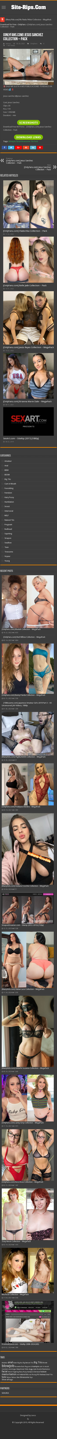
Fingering (15, 1372)
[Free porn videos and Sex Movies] (28, 6)
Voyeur (7, 556)
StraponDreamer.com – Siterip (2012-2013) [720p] (23, 925)
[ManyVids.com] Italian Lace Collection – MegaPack (23, 989)
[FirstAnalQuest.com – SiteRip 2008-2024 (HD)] (28, 1322)
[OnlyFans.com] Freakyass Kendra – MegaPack (21, 807)
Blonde (44, 1363)
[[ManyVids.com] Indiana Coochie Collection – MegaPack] (28, 849)
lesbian (43, 1372)
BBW (6, 470)
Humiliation (9, 502)
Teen (7, 547)
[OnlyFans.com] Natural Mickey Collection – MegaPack (28, 19)
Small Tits (49, 1374)
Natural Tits (9, 520)
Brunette (18, 1366)
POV (38, 1374)
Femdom (8, 493)
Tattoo (9, 1377)
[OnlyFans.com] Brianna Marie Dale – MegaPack (27, 401)
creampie (35, 1366)
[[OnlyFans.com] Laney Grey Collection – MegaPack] (28, 1098)
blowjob (12, 141)
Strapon (8, 538)
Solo (4, 1377)
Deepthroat (20, 1369)
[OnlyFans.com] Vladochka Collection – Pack (25, 231)
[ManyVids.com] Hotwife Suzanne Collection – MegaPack (25, 1068)
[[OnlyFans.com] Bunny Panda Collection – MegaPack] (28, 669)
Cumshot (5, 1369)
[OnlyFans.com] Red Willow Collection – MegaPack (24, 637)
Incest (7, 506)
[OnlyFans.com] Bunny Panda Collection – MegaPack (23, 695)
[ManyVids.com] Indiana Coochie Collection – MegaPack (25, 886)
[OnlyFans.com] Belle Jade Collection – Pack (24, 285)
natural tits (24, 1374)
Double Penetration (43, 1369)
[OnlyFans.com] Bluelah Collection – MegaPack (21, 629)
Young (7, 561)
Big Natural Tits (28, 1363)
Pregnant (8, 524)
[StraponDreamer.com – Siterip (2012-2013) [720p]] (28, 908)
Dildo (26, 1369)
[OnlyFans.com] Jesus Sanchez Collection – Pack (19, 161)
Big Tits (8, 479)
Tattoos (13, 1377)
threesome (25, 141)
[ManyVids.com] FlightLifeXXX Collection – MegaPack (23, 757)
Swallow (8, 543)
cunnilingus (12, 1369)
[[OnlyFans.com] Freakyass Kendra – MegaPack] (28, 784)
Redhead (8, 529)
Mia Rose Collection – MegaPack (15, 1294)
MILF (7, 515)
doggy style (32, 1369)
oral (30, 1374)
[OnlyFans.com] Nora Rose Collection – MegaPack (22, 1182)
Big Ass (19, 1363)
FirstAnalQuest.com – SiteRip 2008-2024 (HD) (20, 1344)
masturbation (9, 1374)
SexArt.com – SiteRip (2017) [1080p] (21, 438)
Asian (15, 1363)
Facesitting (9, 488)
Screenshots (28, 122)
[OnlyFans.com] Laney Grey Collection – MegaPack (23, 1123)
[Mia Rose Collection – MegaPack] (28, 1270)
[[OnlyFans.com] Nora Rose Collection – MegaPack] (28, 1155)
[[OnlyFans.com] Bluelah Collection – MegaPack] (28, 601)
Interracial (9, 511)
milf (18, 1374)
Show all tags (7, 1379)
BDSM (7, 475)
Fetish (10, 1372)
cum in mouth (44, 1366)
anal (10, 1362)
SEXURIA (5, 1393)
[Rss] (28, 1419)
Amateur (8, 461)
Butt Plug (24, 1366)
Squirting (8, 534)
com (29, 1366)
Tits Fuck (34, 141)
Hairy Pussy (9, 497)
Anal (6, 466)
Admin (8, 44)
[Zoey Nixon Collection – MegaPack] (28, 1214)
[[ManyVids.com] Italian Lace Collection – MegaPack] (28, 960)
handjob (30, 1372)
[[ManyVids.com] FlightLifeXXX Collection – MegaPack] (28, 734)
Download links (28, 137)
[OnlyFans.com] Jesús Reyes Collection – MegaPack (28, 347)
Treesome (9, 552)
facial (18, 141)
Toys (31, 1377)
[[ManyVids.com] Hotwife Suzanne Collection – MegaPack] (28, 1031)
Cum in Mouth (10, 484)
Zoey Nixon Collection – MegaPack (16, 1241)
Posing (34, 1374)
